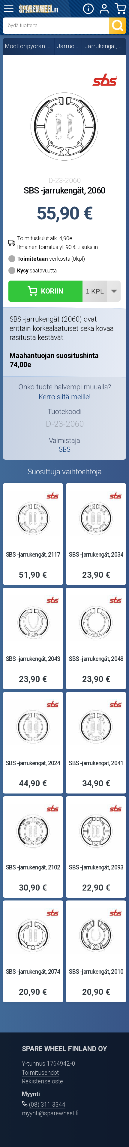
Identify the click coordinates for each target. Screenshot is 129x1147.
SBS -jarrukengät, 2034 (96, 554)
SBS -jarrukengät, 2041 (96, 763)
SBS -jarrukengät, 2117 (33, 554)
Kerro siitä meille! (65, 397)
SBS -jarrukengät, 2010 (96, 971)
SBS (64, 449)
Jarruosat (68, 46)
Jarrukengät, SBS (105, 46)
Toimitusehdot (40, 1072)
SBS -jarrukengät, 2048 (96, 658)
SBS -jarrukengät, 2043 (33, 658)
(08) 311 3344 (47, 1104)
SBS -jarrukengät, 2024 (33, 763)
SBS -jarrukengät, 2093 (96, 867)
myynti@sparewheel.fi (50, 1113)
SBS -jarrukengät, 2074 (33, 971)
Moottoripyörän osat (28, 46)
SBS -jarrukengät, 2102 (33, 867)
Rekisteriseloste (42, 1081)
